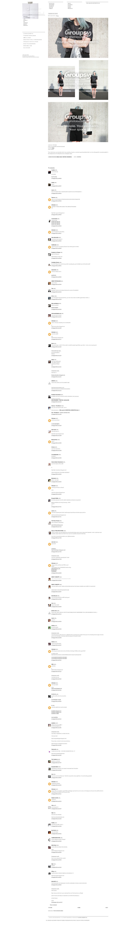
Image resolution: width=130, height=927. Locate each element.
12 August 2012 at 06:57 (56, 777)
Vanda (52, 182)
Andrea (53, 625)
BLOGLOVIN (66, 400)
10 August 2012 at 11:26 (56, 346)
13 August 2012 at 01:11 (56, 793)
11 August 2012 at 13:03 (56, 755)
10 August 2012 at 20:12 (56, 614)
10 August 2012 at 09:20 (56, 214)
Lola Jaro (53, 542)
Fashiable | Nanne (55, 262)
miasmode (53, 269)
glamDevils (53, 275)
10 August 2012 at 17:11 (56, 506)
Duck (52, 343)
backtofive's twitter (55, 713)
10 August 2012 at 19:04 (56, 580)
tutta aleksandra (54, 237)
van (52, 774)
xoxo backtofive (54, 717)
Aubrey (53, 641)
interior (25, 22)
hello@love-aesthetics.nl (93, 3)
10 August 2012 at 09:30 (56, 240)
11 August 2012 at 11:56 (56, 727)
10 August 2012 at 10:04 (56, 284)
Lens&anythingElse (55, 423)
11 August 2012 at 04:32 (56, 690)
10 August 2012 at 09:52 (56, 277)
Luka (52, 805)
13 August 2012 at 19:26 (56, 841)
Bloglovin (51, 3)
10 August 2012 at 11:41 (56, 366)
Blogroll (70, 4)
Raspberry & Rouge (55, 252)
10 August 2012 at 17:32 (56, 551)
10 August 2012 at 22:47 (56, 645)
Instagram (51, 4)
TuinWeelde (53, 244)
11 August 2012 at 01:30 (56, 679)
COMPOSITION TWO (55, 837)
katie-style (53, 429)
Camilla (53, 170)
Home (79, 907)
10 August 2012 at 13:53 (56, 443)
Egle (52, 864)
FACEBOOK (53, 571)
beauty (25, 24)
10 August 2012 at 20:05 (56, 606)
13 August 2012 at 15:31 (56, 833)
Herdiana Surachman (56, 394)
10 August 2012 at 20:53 (56, 621)
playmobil (53, 881)
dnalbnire (53, 723)
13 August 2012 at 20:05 (56, 852)
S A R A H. (53, 694)
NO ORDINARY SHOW (56, 699)
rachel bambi (54, 218)
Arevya (53, 447)
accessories (26, 17)
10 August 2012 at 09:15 (56, 193)
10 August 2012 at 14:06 (56, 458)
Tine (52, 288)
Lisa (52, 603)
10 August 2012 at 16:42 (56, 481)
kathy (52, 359)
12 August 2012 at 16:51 (56, 785)
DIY (24, 21)
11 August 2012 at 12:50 (56, 745)
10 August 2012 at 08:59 (56, 178)
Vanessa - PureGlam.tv (56, 405)
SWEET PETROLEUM (55, 281)
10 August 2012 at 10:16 (56, 292)
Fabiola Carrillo (54, 797)
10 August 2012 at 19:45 (56, 599)
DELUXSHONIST (55, 400)
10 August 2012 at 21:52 (56, 629)
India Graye (53, 845)
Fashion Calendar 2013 (65, 412)
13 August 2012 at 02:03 (56, 801)
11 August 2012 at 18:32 (56, 770)
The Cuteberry (54, 759)
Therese (53, 197)
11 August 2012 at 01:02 (56, 660)
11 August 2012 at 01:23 (56, 671)
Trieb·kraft (53, 749)
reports (25, 25)
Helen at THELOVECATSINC (57, 530)
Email (58, 156)
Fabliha (53, 822)
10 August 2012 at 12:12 (56, 390)
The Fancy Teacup (55, 520)
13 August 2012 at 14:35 (56, 826)
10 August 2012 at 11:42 (56, 376)
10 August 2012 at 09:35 (56, 248)
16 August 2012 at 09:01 (56, 877)
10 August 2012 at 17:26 (56, 537)
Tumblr (51, 8)
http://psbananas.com (55, 568)
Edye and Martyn (55, 303)
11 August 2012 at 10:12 (56, 719)
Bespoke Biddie (54, 498)
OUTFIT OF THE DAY (55, 221)
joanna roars (54, 610)
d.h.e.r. (52, 296)
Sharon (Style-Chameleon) (57, 462)
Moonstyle (53, 478)
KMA (52, 664)
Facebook (69, 156)
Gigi (52, 812)
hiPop (52, 871)
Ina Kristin (53, 830)
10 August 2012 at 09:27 (56, 233)
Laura (52, 190)
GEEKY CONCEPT (55, 577)
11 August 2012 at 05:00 (56, 701)
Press (69, 7)
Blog (61, 156)
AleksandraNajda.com (56, 313)
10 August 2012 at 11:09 (56, 328)
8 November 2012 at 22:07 (56, 902)
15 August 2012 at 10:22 (56, 867)
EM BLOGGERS (54, 307)
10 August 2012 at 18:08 (56, 573)
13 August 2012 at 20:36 (56, 859)
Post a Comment (53, 905)
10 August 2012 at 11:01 (56, 316)
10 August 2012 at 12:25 (56, 401)
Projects (70, 8)
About (69, 3)
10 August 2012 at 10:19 (56, 299)
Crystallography (54, 454)
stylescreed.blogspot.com (56, 688)
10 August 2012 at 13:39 (56, 435)
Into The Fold (54, 176)
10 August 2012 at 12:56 (56, 414)
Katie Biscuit (54, 595)
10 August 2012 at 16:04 (56, 474)
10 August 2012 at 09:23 (56, 226)
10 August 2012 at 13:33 (56, 425)
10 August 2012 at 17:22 (56, 526)
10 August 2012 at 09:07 (56, 186)
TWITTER (61, 400)
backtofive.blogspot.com (56, 711)
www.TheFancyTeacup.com (57, 525)
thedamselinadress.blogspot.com (58, 375)
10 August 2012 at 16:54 (56, 494)
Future (50, 907)
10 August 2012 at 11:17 (56, 339)
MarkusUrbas (54, 439)
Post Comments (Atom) (58, 910)
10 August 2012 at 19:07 (56, 591)
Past (107, 907)
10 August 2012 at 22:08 (56, 637)
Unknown (53, 204)
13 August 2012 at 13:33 (56, 818)
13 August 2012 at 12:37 (56, 808)
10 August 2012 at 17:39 (56, 559)
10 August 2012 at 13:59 (56, 450)
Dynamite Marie (54, 766)
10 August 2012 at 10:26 (56, 309)
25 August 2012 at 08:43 (56, 884)
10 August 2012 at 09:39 (56, 258)
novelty (25, 20)
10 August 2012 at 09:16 (56, 201)
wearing (79, 156)
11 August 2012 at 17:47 (56, 762)
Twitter (51, 7)
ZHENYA (53, 380)
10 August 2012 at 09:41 (56, 265)
